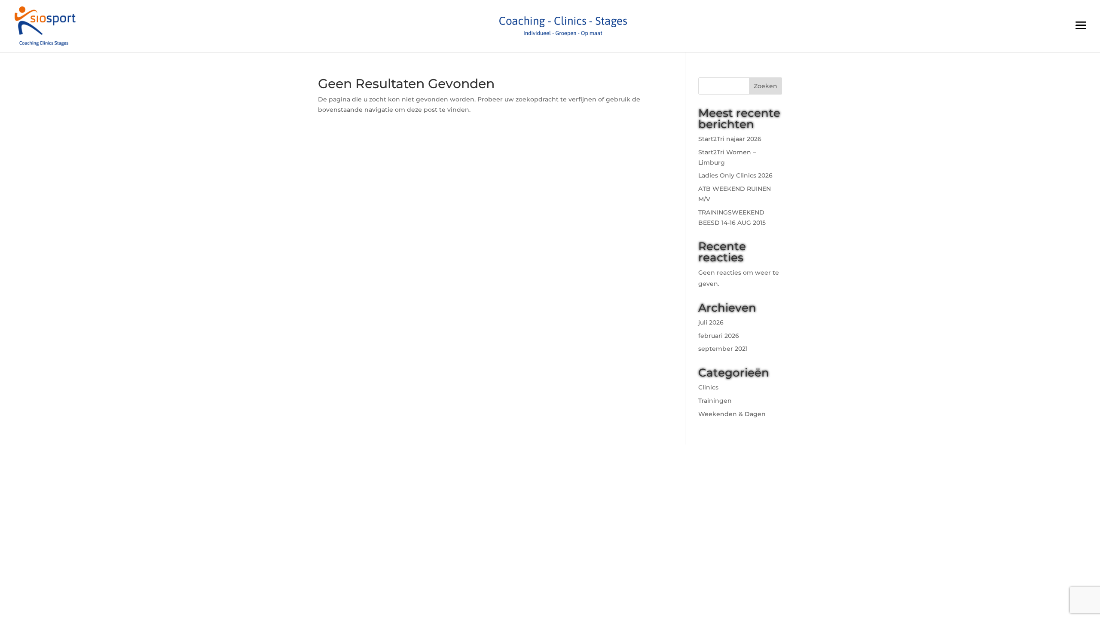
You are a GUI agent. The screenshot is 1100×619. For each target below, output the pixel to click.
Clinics (708, 387)
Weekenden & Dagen (732, 414)
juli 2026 (711, 322)
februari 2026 (718, 336)
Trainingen (715, 400)
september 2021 (723, 348)
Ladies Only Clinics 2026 (735, 175)
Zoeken (765, 86)
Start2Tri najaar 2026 (729, 139)
